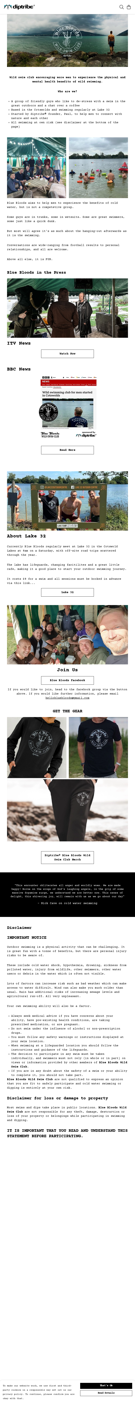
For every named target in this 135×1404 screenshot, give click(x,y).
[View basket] (128, 7)
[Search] (121, 7)
